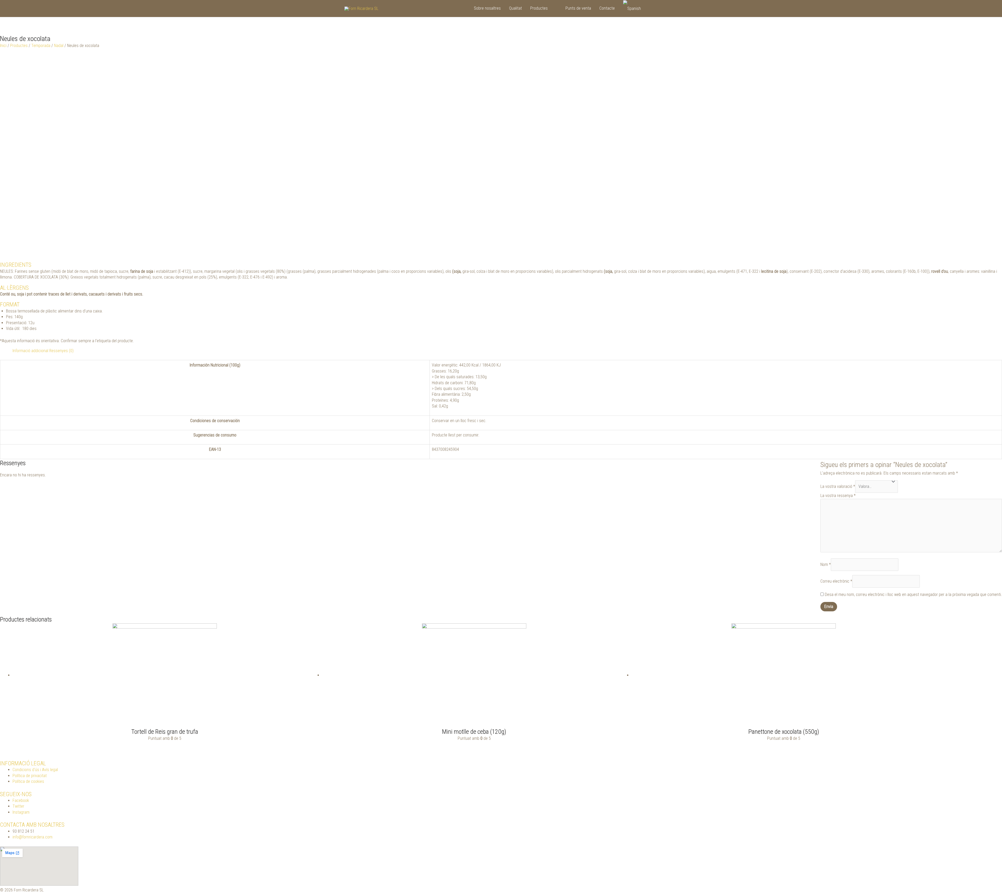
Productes (19, 45)
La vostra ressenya (838, 495)
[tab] (30, 351)
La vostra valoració (837, 486)
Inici (3, 45)
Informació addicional (30, 350)
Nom (825, 564)
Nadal (58, 45)
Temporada (40, 45)
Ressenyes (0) (61, 350)
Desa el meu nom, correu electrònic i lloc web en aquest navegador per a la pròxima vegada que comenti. (913, 594)
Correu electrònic (836, 581)
